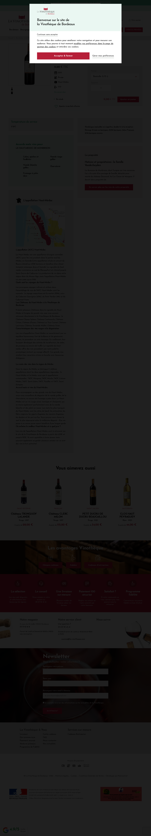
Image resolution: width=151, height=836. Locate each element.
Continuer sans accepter (47, 34)
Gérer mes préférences (103, 56)
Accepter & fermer (63, 56)
